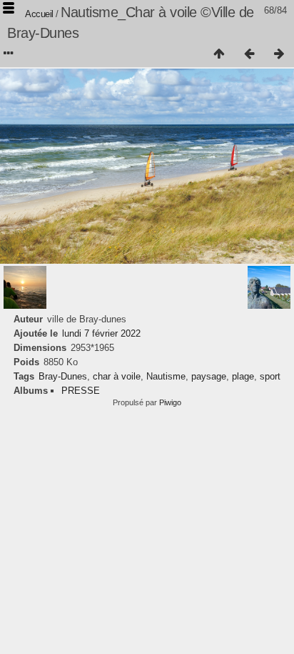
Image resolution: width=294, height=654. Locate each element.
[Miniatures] (219, 54)
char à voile (117, 376)
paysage (208, 376)
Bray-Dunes (63, 376)
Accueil (39, 14)
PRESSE (80, 390)
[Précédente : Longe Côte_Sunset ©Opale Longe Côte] (249, 54)
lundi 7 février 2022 (101, 333)
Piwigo (170, 402)
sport (270, 376)
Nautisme (166, 376)
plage (243, 376)
